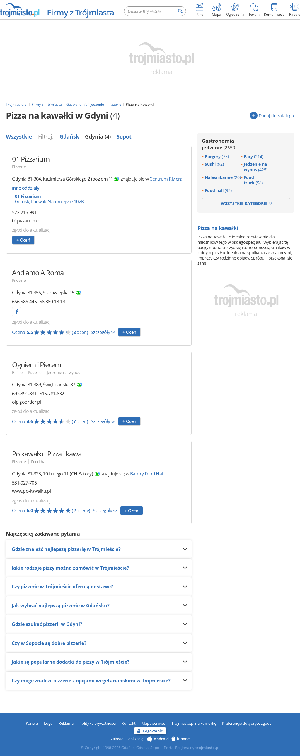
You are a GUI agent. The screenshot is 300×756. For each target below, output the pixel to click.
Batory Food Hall (147, 473)
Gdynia (98, 136)
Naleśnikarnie (223, 177)
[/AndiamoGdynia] (16, 311)
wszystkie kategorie (245, 203)
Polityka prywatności (97, 723)
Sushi (214, 164)
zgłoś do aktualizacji (32, 230)
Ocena (50, 332)
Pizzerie (19, 166)
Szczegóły (101, 332)
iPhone (183, 738)
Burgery (217, 156)
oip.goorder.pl (26, 402)
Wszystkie (19, 136)
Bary (253, 156)
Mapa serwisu (154, 723)
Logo (48, 723)
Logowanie (153, 730)
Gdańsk (69, 136)
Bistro (17, 372)
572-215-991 (24, 212)
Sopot (124, 136)
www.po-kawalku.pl (31, 491)
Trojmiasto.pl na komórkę (193, 723)
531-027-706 (24, 483)
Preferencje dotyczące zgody (247, 723)
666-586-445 (24, 301)
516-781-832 (52, 393)
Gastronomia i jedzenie (219, 144)
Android (161, 738)
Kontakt (129, 723)
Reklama (66, 723)
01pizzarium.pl (26, 221)
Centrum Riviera (165, 179)
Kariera (32, 723)
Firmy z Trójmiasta (80, 12)
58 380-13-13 (52, 301)
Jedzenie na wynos (63, 372)
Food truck (253, 180)
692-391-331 (24, 393)
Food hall (39, 461)
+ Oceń (23, 240)
